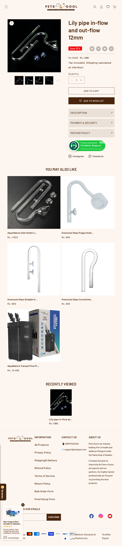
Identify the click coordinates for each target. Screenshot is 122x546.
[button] (6, 7)
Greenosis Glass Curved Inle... (77, 299)
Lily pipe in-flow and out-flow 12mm (61, 419)
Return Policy (42, 483)
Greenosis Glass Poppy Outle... (77, 232)
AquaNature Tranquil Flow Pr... (23, 365)
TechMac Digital (106, 536)
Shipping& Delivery (46, 460)
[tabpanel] (61, 407)
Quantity (73, 73)
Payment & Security (84, 123)
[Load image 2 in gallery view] (29, 80)
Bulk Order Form (44, 491)
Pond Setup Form (45, 499)
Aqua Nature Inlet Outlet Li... (22, 232)
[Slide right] (57, 80)
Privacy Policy (43, 452)
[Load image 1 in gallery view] (19, 80)
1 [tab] (61, 428)
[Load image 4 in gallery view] (49, 80)
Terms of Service (45, 475)
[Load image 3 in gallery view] (39, 80)
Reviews (2, 494)
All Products (42, 444)
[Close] (117, 13)
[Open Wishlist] (108, 7)
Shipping (92, 62)
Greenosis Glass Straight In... (22, 299)
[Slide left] (10, 80)
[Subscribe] (54, 517)
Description (79, 113)
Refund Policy (80, 133)
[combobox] (61, 13)
